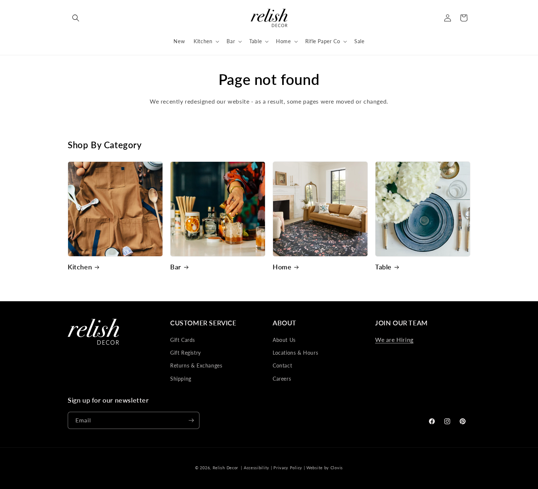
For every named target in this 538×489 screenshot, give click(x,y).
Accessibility (256, 467)
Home (282, 267)
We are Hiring (394, 339)
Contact (282, 365)
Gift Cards (182, 340)
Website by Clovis (324, 467)
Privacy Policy (287, 467)
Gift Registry (185, 353)
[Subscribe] (191, 420)
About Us (284, 340)
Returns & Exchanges (196, 365)
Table (383, 267)
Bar (175, 267)
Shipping (180, 379)
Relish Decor (225, 467)
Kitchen (80, 267)
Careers (282, 379)
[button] (76, 18)
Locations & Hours (295, 353)
